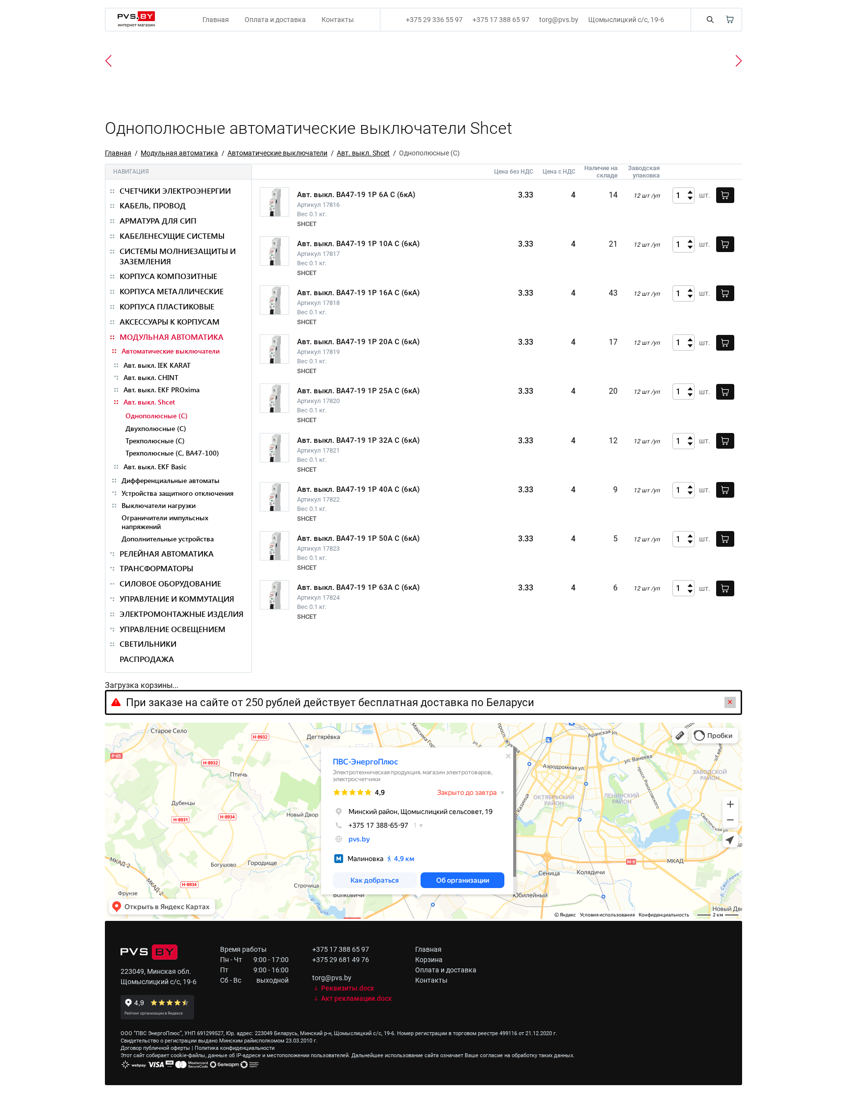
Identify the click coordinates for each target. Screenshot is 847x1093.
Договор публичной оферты (155, 1048)
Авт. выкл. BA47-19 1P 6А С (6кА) (356, 194)
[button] (738, 61)
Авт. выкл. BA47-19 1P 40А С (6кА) (358, 489)
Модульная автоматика (179, 153)
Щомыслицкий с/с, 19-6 (626, 20)
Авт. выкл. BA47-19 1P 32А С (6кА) (358, 440)
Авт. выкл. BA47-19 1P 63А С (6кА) (358, 587)
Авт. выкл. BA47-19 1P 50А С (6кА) (358, 538)
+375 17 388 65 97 (501, 20)
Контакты (338, 20)
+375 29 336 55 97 (434, 20)
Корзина (429, 960)
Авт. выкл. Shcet (363, 153)
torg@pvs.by (558, 20)
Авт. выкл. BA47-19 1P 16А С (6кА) (358, 292)
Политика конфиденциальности (234, 1048)
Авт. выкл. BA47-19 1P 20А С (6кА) (358, 341)
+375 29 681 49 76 (340, 960)
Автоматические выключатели (277, 153)
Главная (215, 20)
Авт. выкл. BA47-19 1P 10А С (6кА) (358, 243)
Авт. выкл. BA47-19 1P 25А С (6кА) (358, 390)
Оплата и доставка (275, 20)
